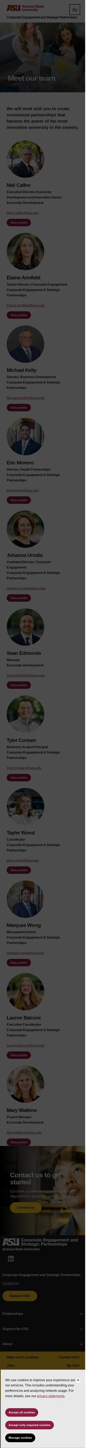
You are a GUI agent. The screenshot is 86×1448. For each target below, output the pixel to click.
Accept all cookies (22, 1412)
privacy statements (50, 1396)
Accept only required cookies (30, 1425)
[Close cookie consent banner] (78, 1380)
